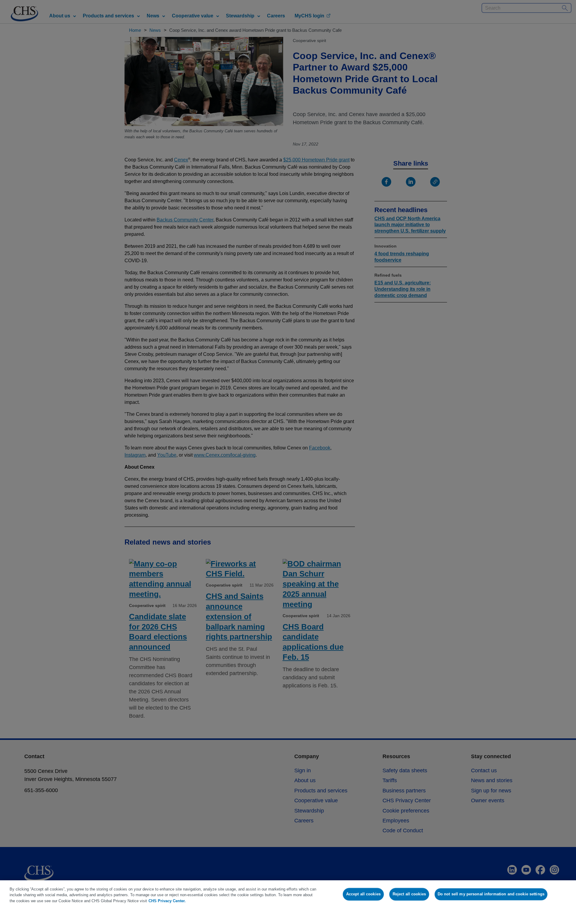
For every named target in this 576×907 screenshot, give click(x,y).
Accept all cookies (363, 894)
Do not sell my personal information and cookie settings (491, 894)
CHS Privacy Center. (167, 901)
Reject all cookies (409, 894)
